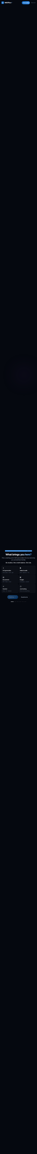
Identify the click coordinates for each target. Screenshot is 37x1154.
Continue (11, 597)
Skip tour (33, 2)
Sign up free (26, 2)
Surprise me (24, 597)
